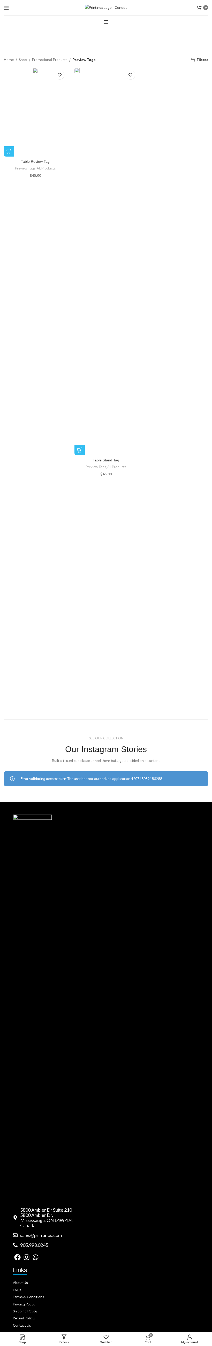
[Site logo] (106, 7)
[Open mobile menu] (6, 8)
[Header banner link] (106, 673)
